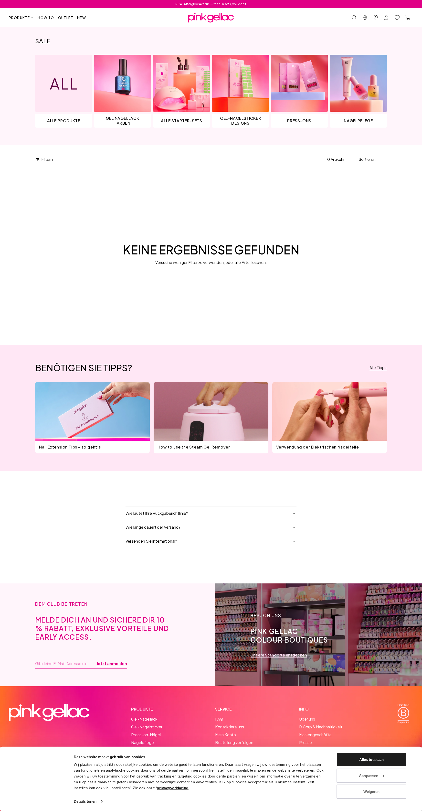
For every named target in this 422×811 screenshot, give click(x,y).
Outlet (65, 17)
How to (46, 17)
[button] (370, 159)
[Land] (364, 18)
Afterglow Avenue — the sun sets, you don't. (211, 4)
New (81, 17)
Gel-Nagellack (144, 719)
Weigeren (371, 791)
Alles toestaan (371, 759)
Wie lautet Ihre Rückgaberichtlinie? (157, 513)
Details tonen (85, 801)
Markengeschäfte (315, 734)
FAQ (219, 719)
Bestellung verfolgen (234, 742)
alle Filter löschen (250, 262)
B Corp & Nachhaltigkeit (320, 726)
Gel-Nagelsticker (146, 726)
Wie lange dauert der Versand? (153, 527)
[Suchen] (354, 18)
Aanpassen (368, 775)
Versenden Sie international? (151, 541)
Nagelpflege (142, 742)
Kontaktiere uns (229, 726)
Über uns (307, 719)
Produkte (19, 17)
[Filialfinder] (375, 17)
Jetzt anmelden (111, 663)
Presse (305, 742)
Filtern (47, 159)
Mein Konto (225, 734)
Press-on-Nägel (146, 734)
